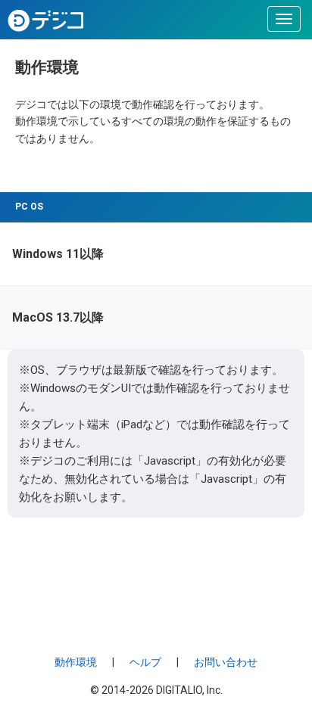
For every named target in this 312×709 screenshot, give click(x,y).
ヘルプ (145, 662)
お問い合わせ (225, 662)
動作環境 (76, 662)
